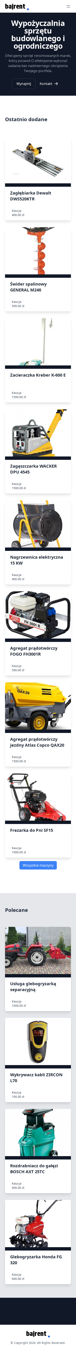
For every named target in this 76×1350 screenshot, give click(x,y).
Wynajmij (23, 83)
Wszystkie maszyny (38, 865)
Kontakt (46, 83)
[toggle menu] (68, 6)
